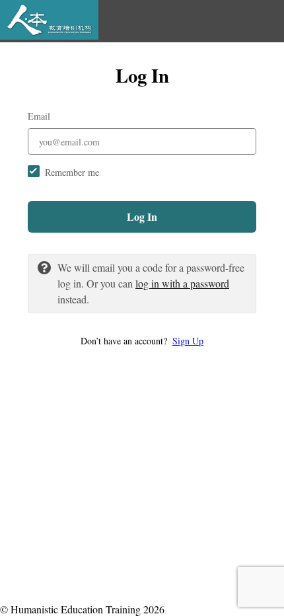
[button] (142, 340)
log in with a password (182, 283)
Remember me (72, 172)
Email (39, 116)
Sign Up (187, 340)
